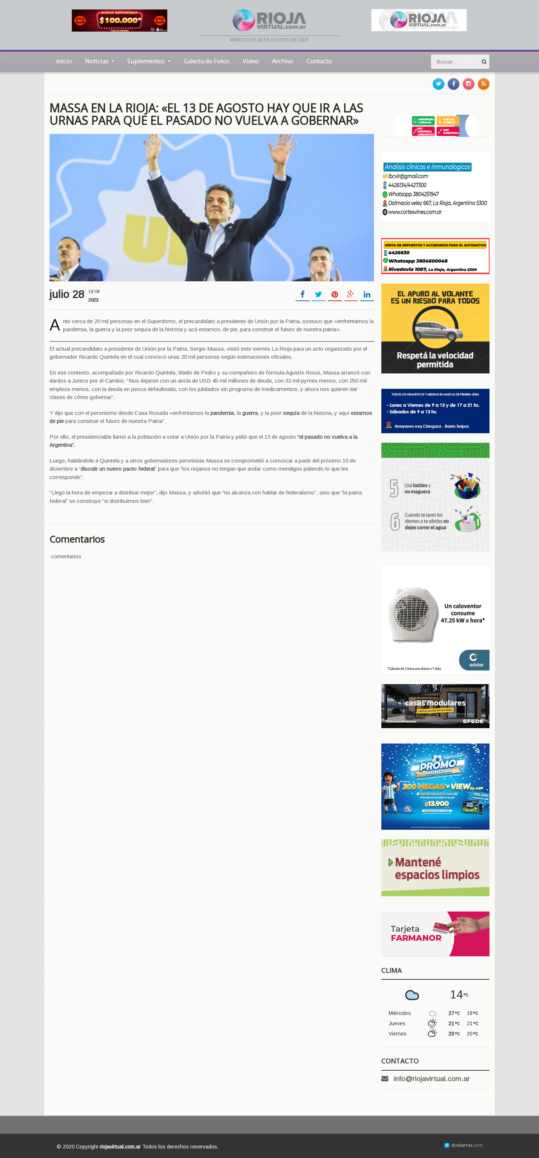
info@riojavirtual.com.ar (432, 1078)
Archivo (282, 61)
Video (251, 61)
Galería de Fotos (207, 61)
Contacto (319, 61)
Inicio (64, 61)
